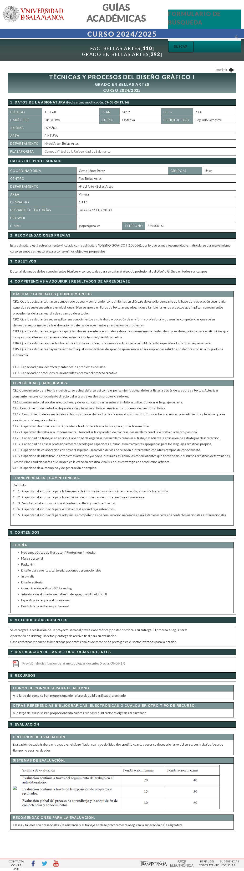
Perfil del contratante (207, 863)
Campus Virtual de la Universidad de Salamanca (78, 151)
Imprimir (221, 70)
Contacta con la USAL (16, 864)
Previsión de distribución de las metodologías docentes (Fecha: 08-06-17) (73, 663)
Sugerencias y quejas (228, 863)
